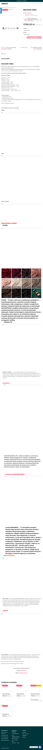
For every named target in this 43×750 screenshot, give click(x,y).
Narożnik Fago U (6, 694)
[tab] (8, 25)
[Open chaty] (39, 747)
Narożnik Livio (5, 714)
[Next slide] (18, 18)
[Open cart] (37, 3)
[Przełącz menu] (40, 3)
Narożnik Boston (20, 694)
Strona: (25, 32)
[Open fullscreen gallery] (18, 25)
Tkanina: (25, 28)
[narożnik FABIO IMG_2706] (10, 18)
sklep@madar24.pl (23, 672)
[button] (4, 28)
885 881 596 (23, 670)
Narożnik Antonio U (35, 694)
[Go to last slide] (3, 18)
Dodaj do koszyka (34, 37)
